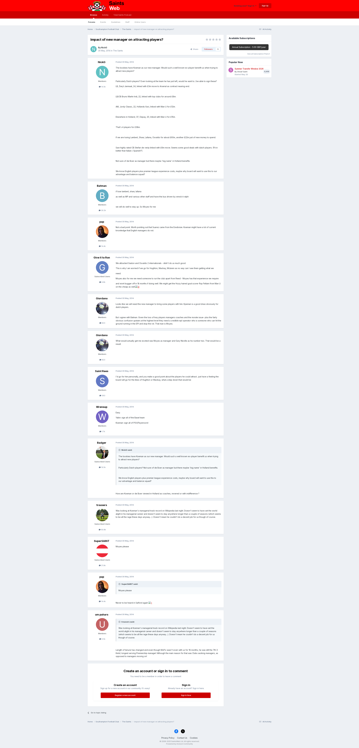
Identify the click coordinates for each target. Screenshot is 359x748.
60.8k (103, 529)
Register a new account (125, 695)
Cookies (194, 738)
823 (103, 323)
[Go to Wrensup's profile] (102, 417)
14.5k (103, 86)
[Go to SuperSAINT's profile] (102, 551)
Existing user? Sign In (244, 6)
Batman (102, 185)
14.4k (103, 246)
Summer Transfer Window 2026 (249, 69)
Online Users (140, 22)
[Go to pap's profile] (102, 231)
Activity (105, 15)
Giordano (102, 298)
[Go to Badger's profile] (102, 452)
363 (103, 395)
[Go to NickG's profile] (93, 49)
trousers (101, 505)
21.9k (103, 565)
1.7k (103, 431)
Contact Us (182, 738)
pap (101, 221)
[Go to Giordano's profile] (102, 308)
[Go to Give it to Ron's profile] (102, 267)
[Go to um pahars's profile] (102, 624)
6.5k (103, 639)
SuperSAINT (101, 541)
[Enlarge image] (137, 287)
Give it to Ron (102, 257)
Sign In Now (186, 695)
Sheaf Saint (242, 71)
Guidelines (115, 22)
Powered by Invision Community (179, 744)
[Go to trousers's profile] (102, 515)
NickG (104, 47)
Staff (127, 22)
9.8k (103, 282)
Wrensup (101, 406)
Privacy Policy (167, 738)
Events (103, 22)
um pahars (101, 614)
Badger (101, 442)
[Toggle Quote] (119, 450)
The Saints (118, 50)
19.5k (103, 467)
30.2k (103, 210)
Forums (91, 22)
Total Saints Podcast (122, 15)
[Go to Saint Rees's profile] (102, 381)
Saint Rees (101, 371)
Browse (93, 15)
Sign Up (265, 5)
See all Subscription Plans (258, 54)
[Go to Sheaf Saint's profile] (230, 70)
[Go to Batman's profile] (102, 195)
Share (195, 49)
